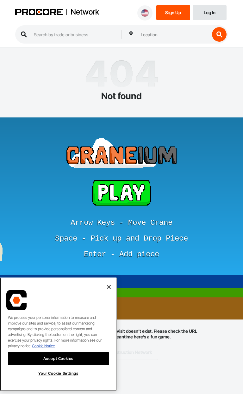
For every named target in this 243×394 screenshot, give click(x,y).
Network (85, 12)
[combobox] (174, 34)
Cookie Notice (43, 345)
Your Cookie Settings (58, 373)
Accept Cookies (58, 358)
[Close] (109, 287)
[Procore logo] (39, 12)
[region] (58, 334)
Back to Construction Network (121, 352)
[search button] (219, 34)
